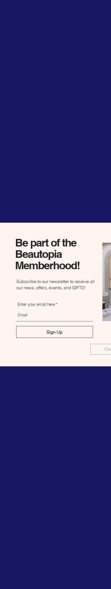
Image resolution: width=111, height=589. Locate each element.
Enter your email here (36, 304)
